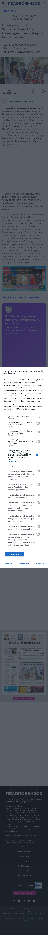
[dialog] (24, 467)
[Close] (43, 371)
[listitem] (24, 417)
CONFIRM (14, 554)
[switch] (38, 423)
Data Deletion (9, 563)
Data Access (24, 563)
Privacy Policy (38, 563)
